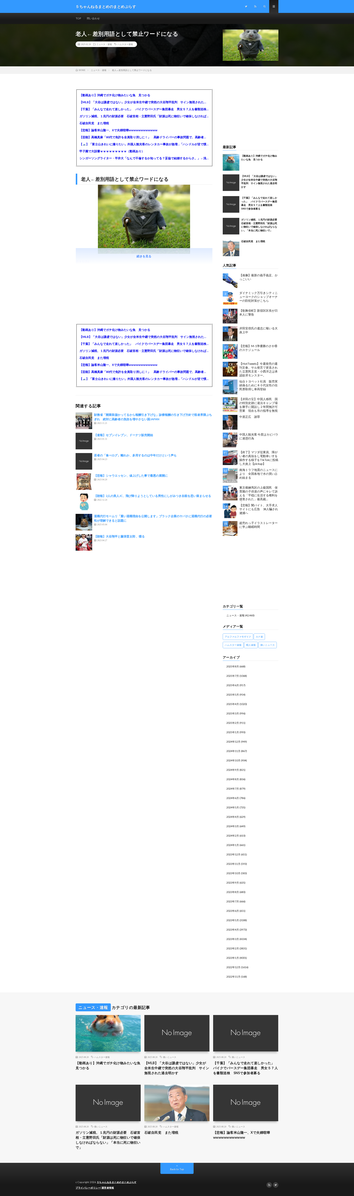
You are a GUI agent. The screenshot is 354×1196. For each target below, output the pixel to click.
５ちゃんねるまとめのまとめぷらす (117, 1182)
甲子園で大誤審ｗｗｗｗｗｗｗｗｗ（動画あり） (111, 151)
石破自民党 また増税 (94, 123)
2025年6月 (232, 685)
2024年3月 (232, 826)
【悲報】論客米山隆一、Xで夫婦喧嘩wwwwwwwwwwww (118, 130)
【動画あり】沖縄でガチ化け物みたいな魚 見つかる (114, 95)
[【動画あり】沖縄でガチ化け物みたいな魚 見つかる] (231, 162)
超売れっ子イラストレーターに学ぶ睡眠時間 (258, 524)
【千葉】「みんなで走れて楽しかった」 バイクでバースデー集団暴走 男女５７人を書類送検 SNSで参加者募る (144, 109)
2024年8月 (232, 779)
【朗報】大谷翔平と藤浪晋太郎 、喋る (119, 536)
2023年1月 (232, 957)
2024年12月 (233, 741)
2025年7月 (232, 675)
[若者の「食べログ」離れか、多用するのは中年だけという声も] (84, 461)
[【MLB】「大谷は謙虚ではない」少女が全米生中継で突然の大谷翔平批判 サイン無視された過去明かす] (231, 182)
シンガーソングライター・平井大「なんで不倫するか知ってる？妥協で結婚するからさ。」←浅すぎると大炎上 (144, 158)
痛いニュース (267, 644)
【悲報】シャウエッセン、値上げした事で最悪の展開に (131, 475)
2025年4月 (232, 704)
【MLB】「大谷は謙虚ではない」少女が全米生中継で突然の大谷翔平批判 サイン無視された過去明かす (144, 102)
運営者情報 (108, 1187)
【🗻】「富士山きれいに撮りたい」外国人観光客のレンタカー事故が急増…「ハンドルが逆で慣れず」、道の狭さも (144, 144)
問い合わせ (93, 18)
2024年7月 (232, 788)
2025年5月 (232, 694)
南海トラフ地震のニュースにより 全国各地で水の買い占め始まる (258, 473)
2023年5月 (232, 920)
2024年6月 (232, 798)
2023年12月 (233, 854)
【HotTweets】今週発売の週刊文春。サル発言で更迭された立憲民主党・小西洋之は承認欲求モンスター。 (258, 369)
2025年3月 (232, 713)
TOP (78, 18)
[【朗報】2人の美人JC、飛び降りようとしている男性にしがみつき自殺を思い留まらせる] (84, 502)
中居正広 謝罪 (249, 416)
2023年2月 (232, 948)
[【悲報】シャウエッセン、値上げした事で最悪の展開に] (84, 481)
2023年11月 (233, 863)
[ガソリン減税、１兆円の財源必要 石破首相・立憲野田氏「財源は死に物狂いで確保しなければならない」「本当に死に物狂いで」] (231, 226)
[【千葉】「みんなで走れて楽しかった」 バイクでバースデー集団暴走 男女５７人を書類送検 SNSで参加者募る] (231, 204)
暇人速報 (251, 644)
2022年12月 (233, 967)
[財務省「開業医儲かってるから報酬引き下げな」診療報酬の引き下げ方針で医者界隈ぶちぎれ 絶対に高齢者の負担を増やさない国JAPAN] (84, 420)
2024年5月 (232, 807)
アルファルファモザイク (238, 636)
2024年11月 (233, 751)
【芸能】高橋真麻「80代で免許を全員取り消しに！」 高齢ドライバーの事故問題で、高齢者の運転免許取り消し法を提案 (144, 137)
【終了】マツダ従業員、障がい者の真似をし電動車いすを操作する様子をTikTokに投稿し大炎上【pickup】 (258, 457)
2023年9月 (232, 882)
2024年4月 (232, 816)
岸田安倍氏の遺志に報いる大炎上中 (258, 330)
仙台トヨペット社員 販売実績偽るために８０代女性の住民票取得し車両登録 (258, 385)
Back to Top (177, 1169)
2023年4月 (232, 929)
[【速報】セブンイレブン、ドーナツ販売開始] (84, 441)
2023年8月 (232, 892)
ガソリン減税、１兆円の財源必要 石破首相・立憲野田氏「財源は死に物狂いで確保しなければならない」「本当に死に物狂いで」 (144, 116)
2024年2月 (232, 835)
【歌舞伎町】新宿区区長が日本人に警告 (258, 312)
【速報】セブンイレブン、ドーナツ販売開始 (123, 435)
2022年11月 (233, 976)
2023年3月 (232, 939)
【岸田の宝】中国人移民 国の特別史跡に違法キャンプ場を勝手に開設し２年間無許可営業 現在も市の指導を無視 (258, 404)
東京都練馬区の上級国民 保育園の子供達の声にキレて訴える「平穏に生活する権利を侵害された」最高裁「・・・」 (258, 494)
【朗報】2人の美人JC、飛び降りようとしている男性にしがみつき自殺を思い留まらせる (152, 495)
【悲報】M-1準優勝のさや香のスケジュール (258, 347)
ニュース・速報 (104, 44)
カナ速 (259, 636)
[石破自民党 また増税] (231, 248)
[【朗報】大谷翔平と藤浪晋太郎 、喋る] (84, 542)
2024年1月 (232, 845)
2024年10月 (233, 760)
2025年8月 (232, 666)
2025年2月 (232, 722)
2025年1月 (232, 732)
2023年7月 (232, 901)
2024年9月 (232, 769)
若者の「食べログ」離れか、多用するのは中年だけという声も (135, 455)
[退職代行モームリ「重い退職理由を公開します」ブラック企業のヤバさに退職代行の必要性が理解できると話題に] (84, 522)
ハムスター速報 (125, 44)
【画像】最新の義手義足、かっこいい (258, 277)
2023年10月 (233, 873)
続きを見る (144, 256)
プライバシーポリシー (88, 1187)
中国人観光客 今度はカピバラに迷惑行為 (258, 436)
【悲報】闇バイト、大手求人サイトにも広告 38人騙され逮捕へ (258, 509)
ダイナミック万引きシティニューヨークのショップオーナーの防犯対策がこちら (258, 296)
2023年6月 (232, 910)
